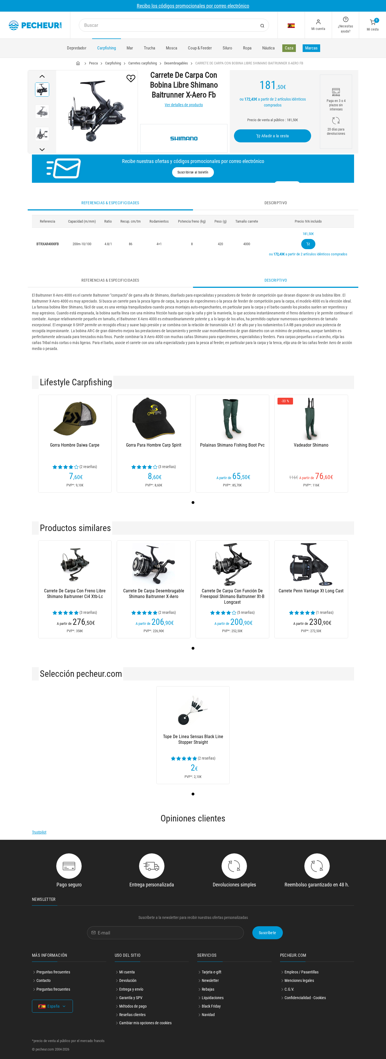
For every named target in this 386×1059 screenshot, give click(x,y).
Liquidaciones (213, 997)
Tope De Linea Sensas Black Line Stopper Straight (193, 739)
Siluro (227, 48)
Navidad (208, 1014)
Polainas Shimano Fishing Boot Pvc (232, 445)
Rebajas (208, 989)
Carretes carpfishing (142, 63)
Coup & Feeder (200, 48)
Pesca (93, 63)
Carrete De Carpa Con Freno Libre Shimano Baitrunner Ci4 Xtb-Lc (75, 593)
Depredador (76, 48)
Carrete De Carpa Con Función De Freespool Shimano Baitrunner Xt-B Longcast (232, 596)
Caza (289, 48)
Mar (130, 48)
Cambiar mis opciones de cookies (145, 1023)
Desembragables (176, 63)
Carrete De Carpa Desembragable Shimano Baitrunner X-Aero (153, 593)
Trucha (149, 48)
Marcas (311, 48)
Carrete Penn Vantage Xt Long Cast (311, 590)
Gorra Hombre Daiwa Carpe (74, 445)
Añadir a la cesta (274, 136)
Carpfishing (106, 48)
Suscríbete (267, 932)
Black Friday (211, 1006)
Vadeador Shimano (311, 445)
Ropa (247, 48)
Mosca (171, 48)
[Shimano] (183, 138)
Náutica (268, 48)
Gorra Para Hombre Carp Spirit (153, 445)
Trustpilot (39, 832)
